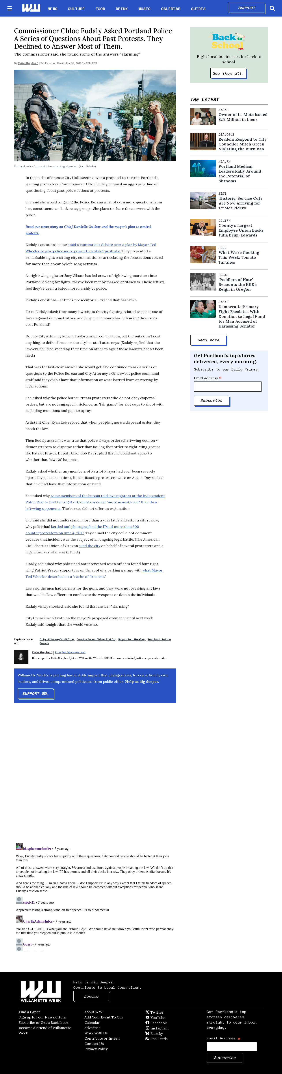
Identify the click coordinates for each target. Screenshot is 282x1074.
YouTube (165, 1017)
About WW (93, 1012)
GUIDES (198, 8)
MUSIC (144, 8)
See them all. (229, 73)
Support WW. (38, 693)
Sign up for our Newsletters (42, 1017)
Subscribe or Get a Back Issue (43, 1022)
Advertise (92, 1028)
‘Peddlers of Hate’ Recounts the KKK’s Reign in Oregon (238, 284)
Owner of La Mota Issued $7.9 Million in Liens (243, 117)
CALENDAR (170, 9)
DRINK (122, 8)
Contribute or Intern (102, 1038)
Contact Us (94, 1043)
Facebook (171, 1023)
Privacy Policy (96, 1049)
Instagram (168, 1028)
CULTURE (76, 8)
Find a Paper (29, 1012)
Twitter (167, 1012)
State (223, 109)
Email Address (208, 378)
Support (251, 8)
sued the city (89, 546)
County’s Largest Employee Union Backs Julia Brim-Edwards (241, 230)
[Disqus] (95, 777)
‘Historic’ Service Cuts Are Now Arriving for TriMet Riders (240, 203)
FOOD (100, 8)
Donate (96, 996)
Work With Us (96, 1033)
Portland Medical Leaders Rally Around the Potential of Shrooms (240, 173)
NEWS (52, 8)
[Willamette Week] (30, 8)
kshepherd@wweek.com (70, 652)
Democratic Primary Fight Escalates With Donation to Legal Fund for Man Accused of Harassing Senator (242, 316)
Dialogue (226, 134)
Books (223, 274)
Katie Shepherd (28, 63)
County (224, 220)
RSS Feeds (166, 1039)
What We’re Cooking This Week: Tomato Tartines (239, 257)
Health (224, 161)
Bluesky (162, 1033)
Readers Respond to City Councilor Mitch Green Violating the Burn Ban (243, 144)
